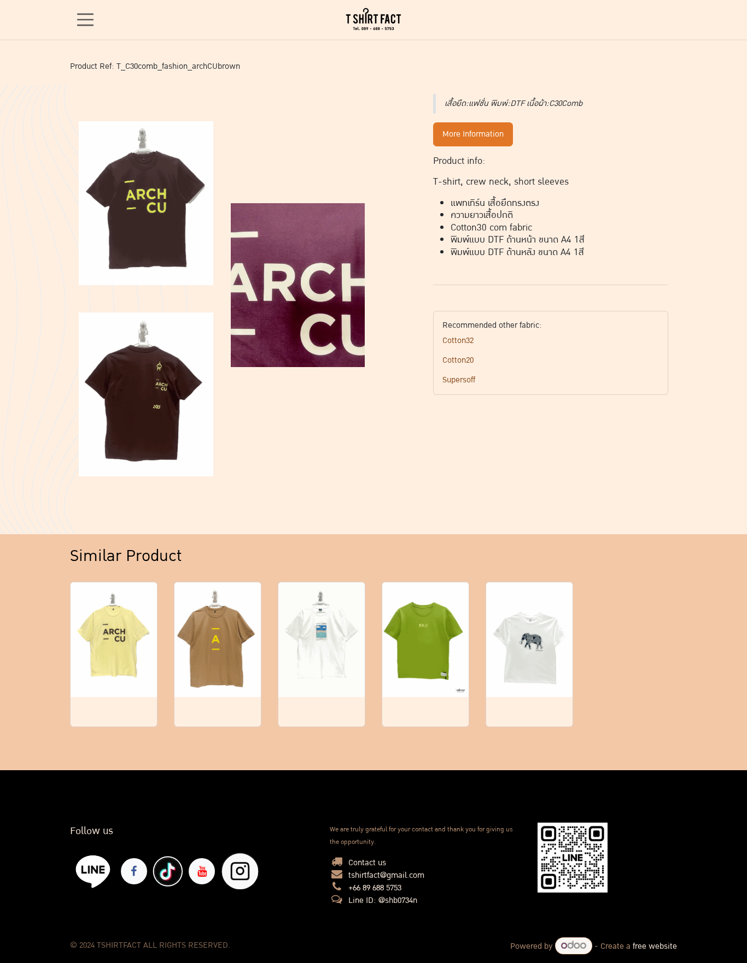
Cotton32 (458, 340)
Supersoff (458, 380)
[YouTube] (202, 871)
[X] (240, 871)
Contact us (367, 862)
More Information (473, 134)
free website (655, 946)
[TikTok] (168, 871)
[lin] (93, 871)
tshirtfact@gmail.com (386, 875)
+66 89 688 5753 (374, 888)
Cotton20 (458, 360)
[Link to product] (114, 640)
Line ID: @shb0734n (382, 900)
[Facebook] (134, 871)
